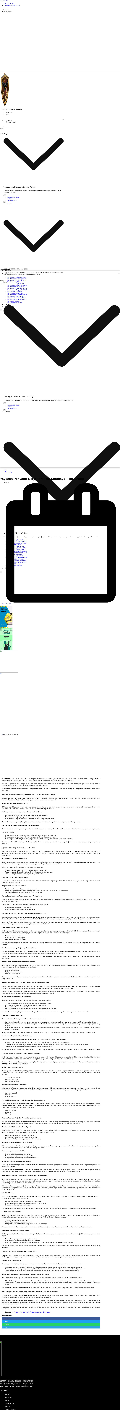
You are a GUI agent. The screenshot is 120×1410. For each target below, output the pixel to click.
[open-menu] (5, 195)
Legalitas (9, 198)
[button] (4, 125)
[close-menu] (5, 202)
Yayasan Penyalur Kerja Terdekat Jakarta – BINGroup (32, 1312)
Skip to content (4, 1)
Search (4, 127)
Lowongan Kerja (12, 200)
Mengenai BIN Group (13, 197)
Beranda (9, 120)
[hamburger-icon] (63, 119)
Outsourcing (8, 472)
